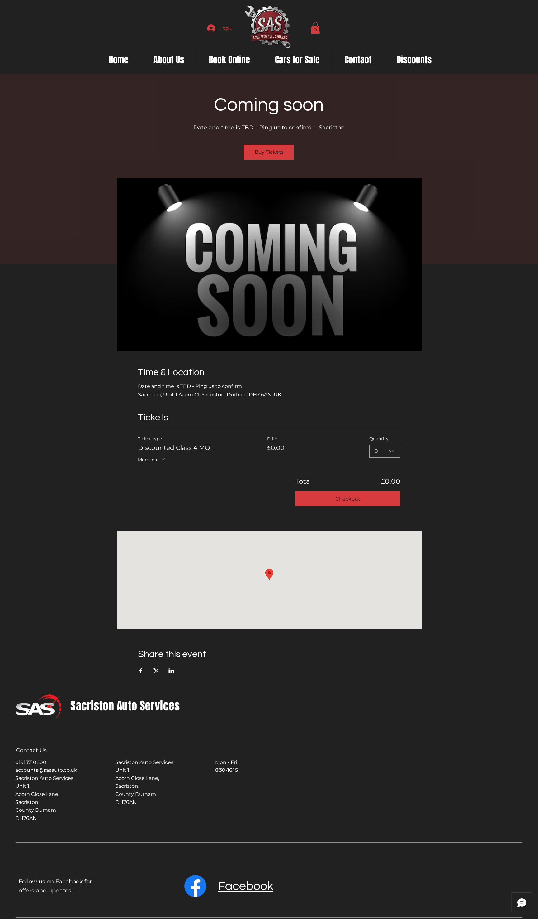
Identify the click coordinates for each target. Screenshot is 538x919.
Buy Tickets (269, 152)
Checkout (347, 499)
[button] (315, 28)
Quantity (379, 439)
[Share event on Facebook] (141, 670)
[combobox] (384, 451)
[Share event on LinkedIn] (171, 670)
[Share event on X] (156, 670)
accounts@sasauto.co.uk (46, 770)
